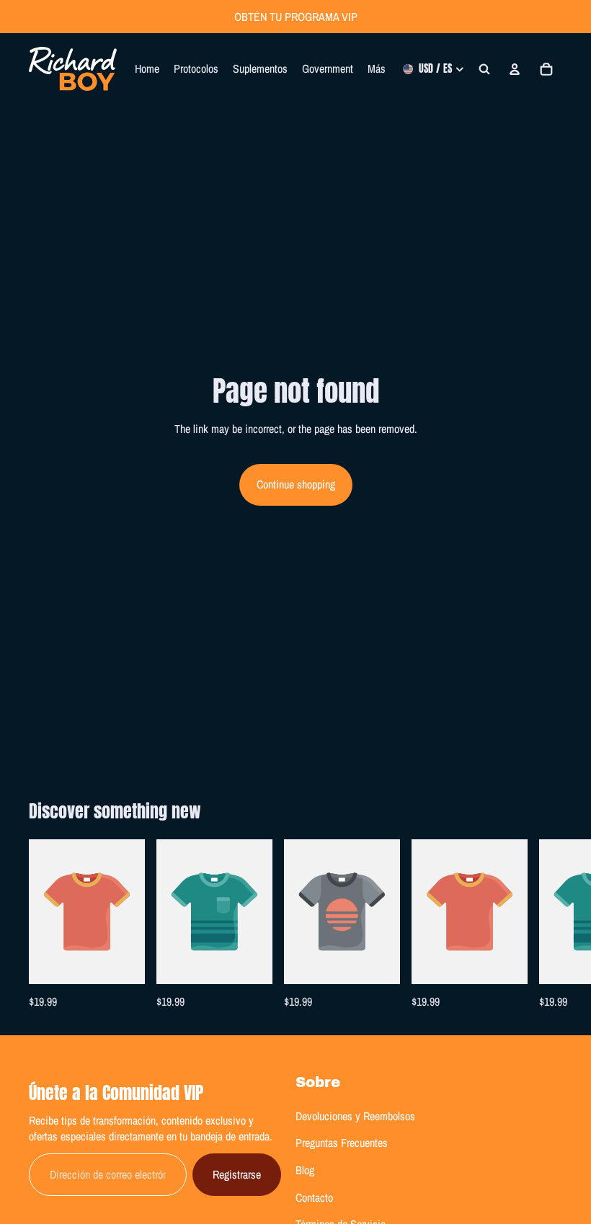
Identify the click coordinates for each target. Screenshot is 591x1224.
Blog (305, 1170)
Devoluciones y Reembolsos (355, 1116)
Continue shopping (296, 484)
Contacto (314, 1197)
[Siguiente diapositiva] (546, 925)
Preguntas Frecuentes (342, 1143)
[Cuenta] (514, 69)
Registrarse (237, 1174)
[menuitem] (376, 69)
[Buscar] (484, 69)
